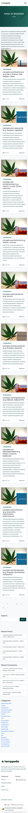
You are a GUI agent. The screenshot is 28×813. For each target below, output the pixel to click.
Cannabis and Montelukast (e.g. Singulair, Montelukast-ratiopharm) (14, 572)
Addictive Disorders (6, 703)
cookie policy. (10, 810)
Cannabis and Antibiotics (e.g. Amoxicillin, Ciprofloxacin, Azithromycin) (13, 513)
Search (4, 615)
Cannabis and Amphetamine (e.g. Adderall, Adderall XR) (14, 399)
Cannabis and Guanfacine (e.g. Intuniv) (13, 295)
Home (14, 16)
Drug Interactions (5, 716)
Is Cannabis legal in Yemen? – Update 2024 (13, 647)
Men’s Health (4, 727)
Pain (2, 735)
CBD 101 (3, 714)
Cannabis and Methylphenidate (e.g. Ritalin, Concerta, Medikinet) (11, 452)
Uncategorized (5, 744)
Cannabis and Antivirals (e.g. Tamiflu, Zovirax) (14, 241)
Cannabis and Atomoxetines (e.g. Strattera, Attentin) (14, 347)
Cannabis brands (5, 712)
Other (2, 733)
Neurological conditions (7, 731)
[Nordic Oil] (21, 779)
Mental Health (4, 729)
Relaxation (4, 737)
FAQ (2, 718)
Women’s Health (5, 746)
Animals (3, 705)
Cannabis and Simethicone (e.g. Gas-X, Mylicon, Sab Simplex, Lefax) (13, 74)
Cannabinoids (5, 708)
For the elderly (5, 720)
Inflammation (4, 722)
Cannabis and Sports (6, 710)
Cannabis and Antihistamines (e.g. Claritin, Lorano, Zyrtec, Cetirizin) (12, 185)
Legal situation (5, 725)
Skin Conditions (5, 740)
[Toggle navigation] (25, 3)
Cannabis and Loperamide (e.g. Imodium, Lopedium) (13, 129)
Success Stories (5, 742)
